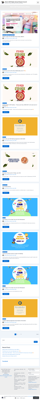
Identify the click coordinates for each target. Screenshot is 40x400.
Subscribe (36, 397)
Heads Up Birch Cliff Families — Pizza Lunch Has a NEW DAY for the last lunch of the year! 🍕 (17, 352)
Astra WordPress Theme (32, 396)
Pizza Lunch (4, 103)
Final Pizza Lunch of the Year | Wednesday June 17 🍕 (13, 70)
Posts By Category (31, 369)
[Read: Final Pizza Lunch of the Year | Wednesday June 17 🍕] (20, 58)
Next (38, 334)
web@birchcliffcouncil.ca (32, 389)
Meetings (4, 137)
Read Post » (6, 44)
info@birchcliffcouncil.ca (32, 382)
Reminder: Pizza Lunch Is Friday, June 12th (11, 172)
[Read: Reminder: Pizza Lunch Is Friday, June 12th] (20, 160)
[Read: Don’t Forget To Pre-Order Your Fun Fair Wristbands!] (20, 275)
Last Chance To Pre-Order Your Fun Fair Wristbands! (13, 219)
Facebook (5, 361)
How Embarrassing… (6, 186)
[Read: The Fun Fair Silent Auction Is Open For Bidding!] (20, 241)
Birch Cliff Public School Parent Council (16, 2)
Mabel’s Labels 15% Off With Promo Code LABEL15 (13, 36)
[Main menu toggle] (38, 2)
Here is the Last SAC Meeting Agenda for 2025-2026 (13, 138)
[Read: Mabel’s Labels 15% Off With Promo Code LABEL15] (20, 22)
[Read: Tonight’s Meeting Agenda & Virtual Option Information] (20, 308)
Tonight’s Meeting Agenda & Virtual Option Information (14, 320)
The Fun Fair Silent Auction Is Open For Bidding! (12, 253)
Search (3, 340)
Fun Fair (4, 217)
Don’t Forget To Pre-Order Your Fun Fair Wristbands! (13, 287)
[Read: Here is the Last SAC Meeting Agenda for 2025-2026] (20, 126)
